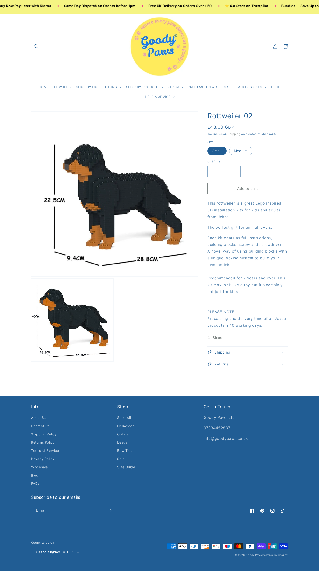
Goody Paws (254, 554)
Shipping (234, 134)
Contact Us (40, 426)
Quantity (213, 161)
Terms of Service (45, 450)
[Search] (36, 46)
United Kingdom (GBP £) (55, 552)
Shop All (124, 417)
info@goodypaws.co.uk (226, 438)
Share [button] (217, 338)
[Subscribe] (110, 510)
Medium (241, 151)
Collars (122, 434)
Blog (34, 475)
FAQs (35, 483)
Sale (120, 459)
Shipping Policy (44, 434)
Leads (122, 442)
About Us (38, 417)
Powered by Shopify (275, 554)
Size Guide (126, 467)
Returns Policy (43, 442)
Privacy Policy (42, 459)
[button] (62, 87)
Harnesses (125, 426)
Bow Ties (124, 450)
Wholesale (39, 467)
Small (217, 151)
